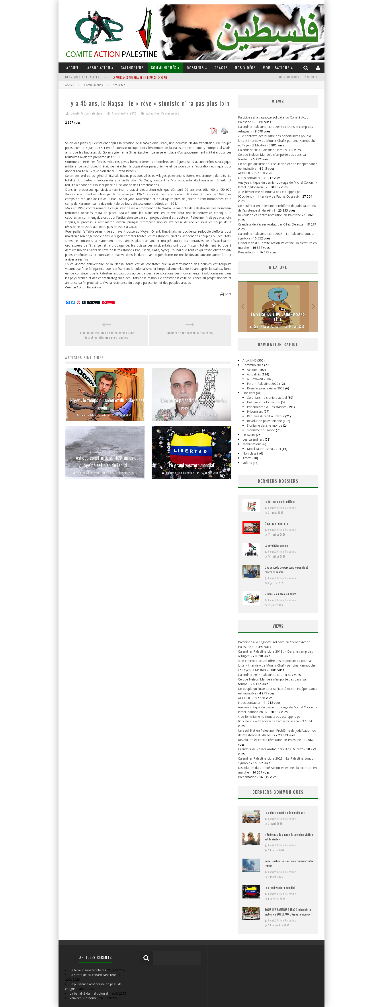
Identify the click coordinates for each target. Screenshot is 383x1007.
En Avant (248, 435)
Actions (252, 369)
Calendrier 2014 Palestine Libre (260, 150)
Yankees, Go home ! (84, 998)
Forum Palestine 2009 (262, 383)
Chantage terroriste (276, 523)
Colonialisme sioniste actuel (267, 397)
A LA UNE (249, 360)
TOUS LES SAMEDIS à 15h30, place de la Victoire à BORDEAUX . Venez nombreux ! (288, 911)
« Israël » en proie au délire (280, 593)
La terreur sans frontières (280, 501)
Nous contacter (289, 77)
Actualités (153, 113)
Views (278, 626)
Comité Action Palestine (86, 113)
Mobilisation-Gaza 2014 (264, 449)
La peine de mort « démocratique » (285, 812)
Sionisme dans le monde (264, 425)
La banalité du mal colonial (130, 77)
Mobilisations (276, 67)
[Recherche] (306, 67)
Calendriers (132, 67)
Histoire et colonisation (263, 402)
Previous (242, 306)
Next (313, 306)
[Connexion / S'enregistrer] (318, 67)
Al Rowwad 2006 (259, 379)
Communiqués (163, 67)
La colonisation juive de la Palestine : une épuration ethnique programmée (106, 335)
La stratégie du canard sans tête (278, 316)
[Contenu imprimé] (224, 133)
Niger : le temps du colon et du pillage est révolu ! (107, 404)
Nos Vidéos (245, 67)
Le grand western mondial (191, 465)
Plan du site (312, 77)
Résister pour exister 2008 (265, 388)
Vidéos (247, 463)
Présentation (247, 252)
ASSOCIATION (98, 67)
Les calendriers (253, 439)
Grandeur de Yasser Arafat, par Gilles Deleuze (270, 224)
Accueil (69, 85)
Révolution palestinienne (264, 421)
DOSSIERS (195, 67)
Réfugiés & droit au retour (265, 416)
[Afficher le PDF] (213, 133)
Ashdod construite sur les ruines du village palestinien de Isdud (107, 461)
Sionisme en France (261, 430)
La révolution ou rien (276, 545)
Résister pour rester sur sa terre (190, 332)
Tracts (221, 67)
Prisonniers (255, 411)
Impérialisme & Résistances (267, 407)
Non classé (250, 453)
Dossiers (248, 393)
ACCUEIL (73, 67)
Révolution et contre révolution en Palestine (269, 215)
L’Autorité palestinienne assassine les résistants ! (194, 404)
